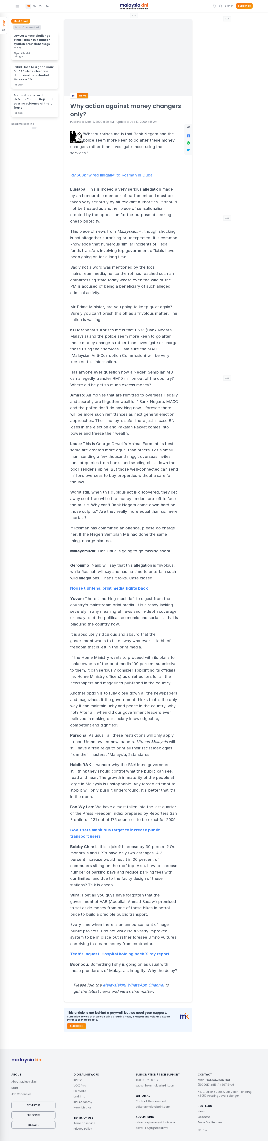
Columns (204, 1117)
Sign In (229, 5)
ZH (40, 6)
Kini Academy (83, 1102)
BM (34, 6)
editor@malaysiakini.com (153, 1107)
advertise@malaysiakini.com (155, 1122)
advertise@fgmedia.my (152, 1128)
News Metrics (82, 1107)
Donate (33, 1125)
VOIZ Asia (80, 1085)
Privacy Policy (83, 1129)
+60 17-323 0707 (147, 1080)
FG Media (80, 1091)
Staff (14, 1088)
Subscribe (244, 5)
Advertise (33, 1105)
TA (47, 6)
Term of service (84, 1123)
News (201, 1111)
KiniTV (78, 1080)
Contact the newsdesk (151, 1101)
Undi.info (79, 1096)
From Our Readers (210, 1122)
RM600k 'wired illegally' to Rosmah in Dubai (111, 175)
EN (28, 6)
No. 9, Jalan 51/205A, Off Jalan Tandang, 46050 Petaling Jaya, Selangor (225, 1094)
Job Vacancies (21, 1094)
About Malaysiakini (23, 1082)
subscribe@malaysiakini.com (155, 1085)
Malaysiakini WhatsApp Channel (133, 985)
